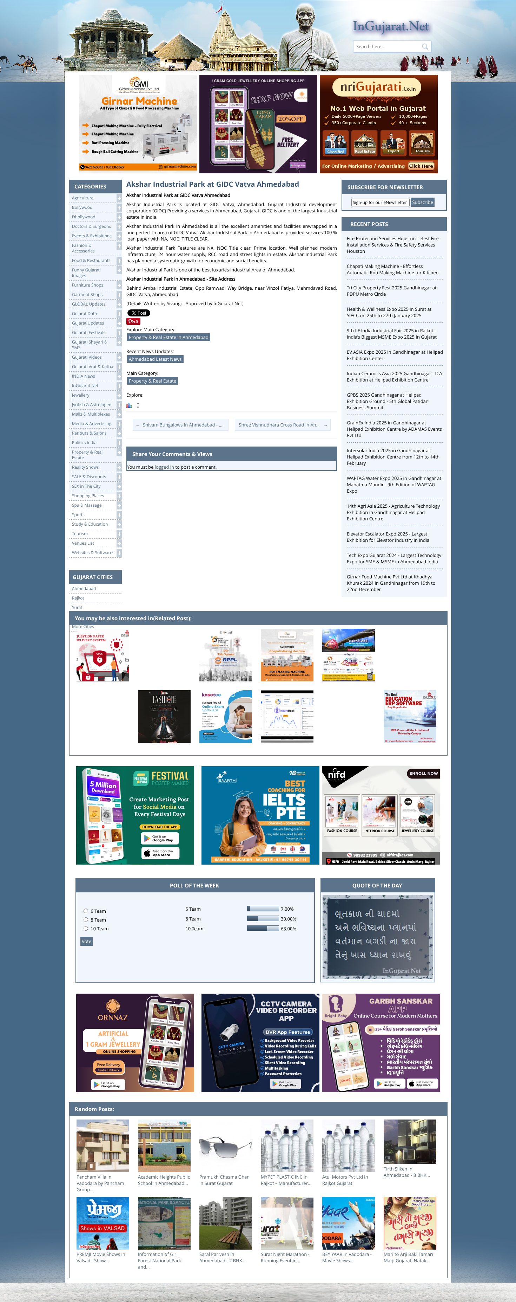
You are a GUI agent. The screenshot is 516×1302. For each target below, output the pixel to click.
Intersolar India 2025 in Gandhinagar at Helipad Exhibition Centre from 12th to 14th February (393, 456)
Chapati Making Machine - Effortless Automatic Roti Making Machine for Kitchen (392, 269)
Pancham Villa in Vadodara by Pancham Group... (100, 1183)
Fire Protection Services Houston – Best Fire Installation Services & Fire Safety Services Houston (393, 244)
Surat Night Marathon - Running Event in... (285, 1257)
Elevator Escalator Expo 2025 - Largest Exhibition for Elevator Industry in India (388, 537)
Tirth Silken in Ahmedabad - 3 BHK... (407, 1172)
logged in (164, 467)
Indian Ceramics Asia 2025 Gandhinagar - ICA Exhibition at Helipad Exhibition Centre (394, 376)
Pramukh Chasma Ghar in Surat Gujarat (224, 1180)
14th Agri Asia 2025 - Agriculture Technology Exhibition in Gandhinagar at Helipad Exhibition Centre (393, 512)
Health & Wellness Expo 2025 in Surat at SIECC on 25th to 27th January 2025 (389, 312)
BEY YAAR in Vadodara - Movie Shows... (347, 1257)
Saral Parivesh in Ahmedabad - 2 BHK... (222, 1257)
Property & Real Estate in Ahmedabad (169, 337)
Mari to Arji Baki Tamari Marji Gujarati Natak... (408, 1257)
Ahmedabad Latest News (155, 359)
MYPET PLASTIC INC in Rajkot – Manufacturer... (286, 1180)
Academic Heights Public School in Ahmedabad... (164, 1180)
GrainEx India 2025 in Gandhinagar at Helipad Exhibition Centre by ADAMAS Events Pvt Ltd (394, 428)
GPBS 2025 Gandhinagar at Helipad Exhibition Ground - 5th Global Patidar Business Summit (387, 401)
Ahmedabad (84, 588)
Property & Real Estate (152, 381)
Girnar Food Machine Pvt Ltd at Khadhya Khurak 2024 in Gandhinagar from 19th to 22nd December (391, 582)
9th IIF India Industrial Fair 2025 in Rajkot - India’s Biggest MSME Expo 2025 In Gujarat (392, 333)
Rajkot (78, 598)
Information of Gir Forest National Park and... (159, 1260)
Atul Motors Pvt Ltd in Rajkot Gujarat (345, 1180)
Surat (77, 607)
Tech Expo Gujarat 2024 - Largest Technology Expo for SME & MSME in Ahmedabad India (394, 558)
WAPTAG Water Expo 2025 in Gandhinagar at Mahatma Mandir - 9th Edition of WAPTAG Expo (394, 484)
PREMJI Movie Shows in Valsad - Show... (101, 1257)
